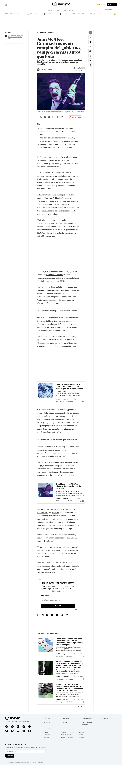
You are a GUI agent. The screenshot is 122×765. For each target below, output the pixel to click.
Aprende (57, 10)
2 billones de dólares (54, 275)
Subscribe (10, 756)
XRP (58, 14)
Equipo (46, 732)
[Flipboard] (24, 731)
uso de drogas (42, 512)
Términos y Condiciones (67, 732)
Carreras (81, 734)
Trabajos (81, 737)
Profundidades (87, 718)
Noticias (50, 10)
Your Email (45, 595)
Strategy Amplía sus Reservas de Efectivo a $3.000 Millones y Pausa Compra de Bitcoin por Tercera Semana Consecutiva (69, 664)
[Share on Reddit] (58, 117)
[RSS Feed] (6, 731)
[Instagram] (12, 726)
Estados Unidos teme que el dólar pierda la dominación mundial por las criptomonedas (69, 386)
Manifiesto (46, 737)
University (104, 718)
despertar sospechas (65, 211)
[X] (6, 726)
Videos (64, 10)
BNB (42, 14)
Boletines (71, 10)
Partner (47, 718)
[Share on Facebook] (53, 117)
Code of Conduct (66, 734)
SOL (91, 14)
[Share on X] (41, 117)
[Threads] (18, 726)
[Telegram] (29, 731)
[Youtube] (18, 731)
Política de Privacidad (67, 737)
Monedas (47, 722)
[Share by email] (49, 117)
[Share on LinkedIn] (45, 117)
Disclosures (47, 734)
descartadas (64, 472)
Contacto (81, 732)
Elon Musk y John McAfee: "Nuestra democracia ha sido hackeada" (68, 486)
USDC (73, 14)
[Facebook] (29, 726)
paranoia (55, 512)
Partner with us (109, 9)
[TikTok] (12, 731)
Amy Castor (47, 70)
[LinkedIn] (24, 726)
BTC (6, 14)
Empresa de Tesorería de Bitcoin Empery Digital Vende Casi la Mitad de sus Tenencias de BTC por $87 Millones (69, 687)
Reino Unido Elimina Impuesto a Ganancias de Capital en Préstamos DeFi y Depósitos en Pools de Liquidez (70, 642)
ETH (25, 14)
